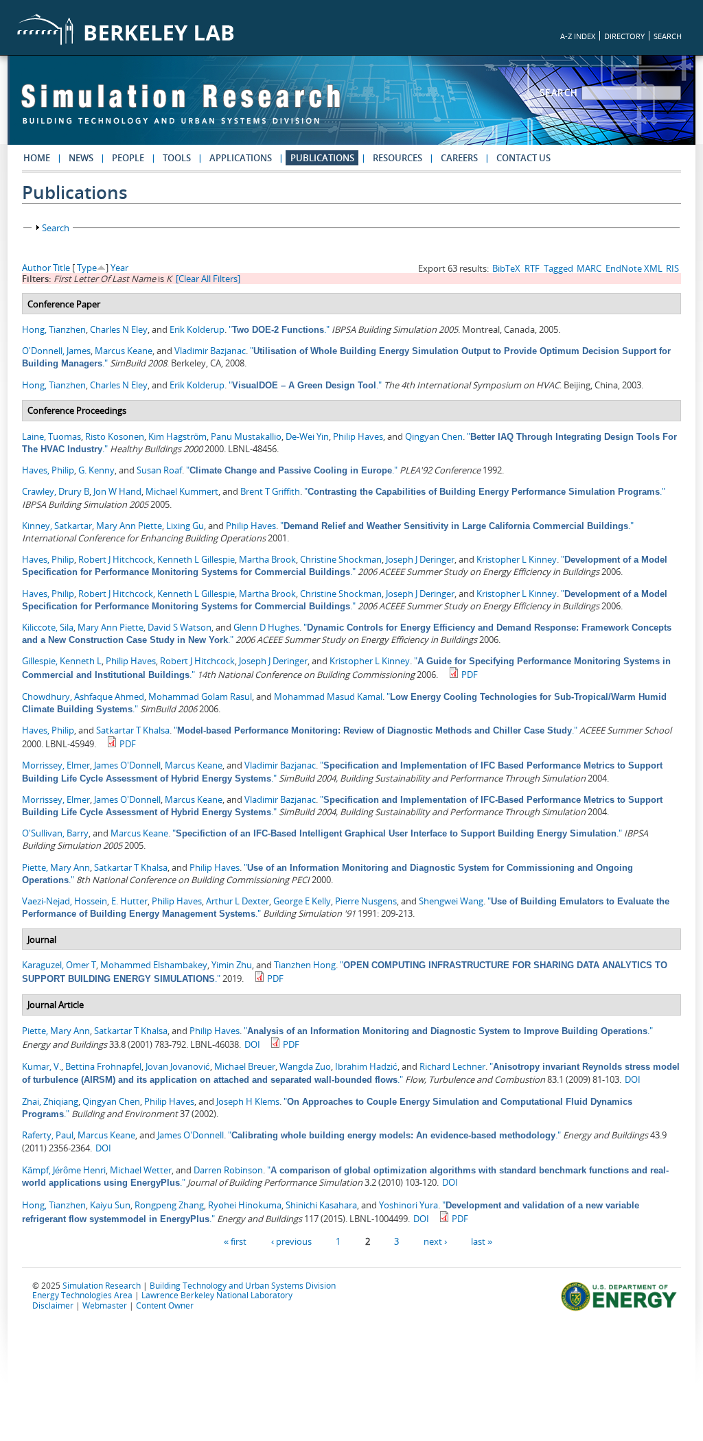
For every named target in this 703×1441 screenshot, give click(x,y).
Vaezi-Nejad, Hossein (64, 901)
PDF (469, 674)
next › (435, 1240)
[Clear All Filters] (208, 278)
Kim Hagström (177, 436)
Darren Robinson (228, 1170)
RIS (672, 268)
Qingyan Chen (434, 436)
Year (119, 267)
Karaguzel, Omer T (59, 965)
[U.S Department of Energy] (621, 1309)
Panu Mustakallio (246, 436)
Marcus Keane (123, 350)
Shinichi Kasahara (321, 1205)
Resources (397, 158)
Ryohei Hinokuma (244, 1205)
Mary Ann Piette (129, 525)
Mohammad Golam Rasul (200, 696)
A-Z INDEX (577, 36)
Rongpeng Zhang (169, 1205)
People (128, 158)
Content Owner (165, 1305)
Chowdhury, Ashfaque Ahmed (83, 696)
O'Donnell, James (56, 350)
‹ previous (291, 1240)
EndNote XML (634, 268)
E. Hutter (129, 901)
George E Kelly (302, 901)
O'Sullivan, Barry (55, 833)
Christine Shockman (341, 559)
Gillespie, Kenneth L (62, 661)
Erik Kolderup (197, 329)
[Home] (180, 110)
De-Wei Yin (307, 436)
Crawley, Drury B (55, 491)
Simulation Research (101, 1285)
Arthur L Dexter (237, 901)
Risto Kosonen (114, 436)
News (81, 158)
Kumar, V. (41, 1066)
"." (279, 329)
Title (61, 267)
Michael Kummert (182, 491)
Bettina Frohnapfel (103, 1066)
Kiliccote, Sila (47, 627)
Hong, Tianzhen (54, 329)
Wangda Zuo (305, 1066)
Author (36, 267)
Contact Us (523, 158)
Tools (177, 158)
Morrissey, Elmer (56, 765)
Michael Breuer (244, 1066)
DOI (252, 1044)
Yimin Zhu (231, 965)
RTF (532, 268)
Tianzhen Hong (305, 965)
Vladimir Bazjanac (210, 350)
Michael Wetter (141, 1170)
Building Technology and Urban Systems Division (243, 1285)
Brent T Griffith (270, 491)
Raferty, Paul (47, 1135)
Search (561, 92)
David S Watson (179, 627)
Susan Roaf (159, 470)
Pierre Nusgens (366, 901)
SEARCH (668, 36)
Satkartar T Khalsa (133, 730)
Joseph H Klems (247, 1101)
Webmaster (104, 1305)
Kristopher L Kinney (516, 559)
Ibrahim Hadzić (366, 1066)
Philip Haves (358, 436)
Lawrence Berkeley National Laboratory (216, 1294)
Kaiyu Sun (110, 1205)
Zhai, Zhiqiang (50, 1101)
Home (36, 158)
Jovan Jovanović (178, 1066)
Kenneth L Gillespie (196, 559)
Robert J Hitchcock (115, 559)
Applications (240, 158)
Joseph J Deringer (420, 559)
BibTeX (506, 268)
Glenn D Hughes (266, 627)
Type (87, 267)
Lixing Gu (185, 525)
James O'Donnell (127, 765)
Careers (459, 158)
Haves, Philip (48, 470)
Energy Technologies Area (82, 1294)
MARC (589, 268)
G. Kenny (96, 470)
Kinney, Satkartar (57, 525)
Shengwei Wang (451, 901)
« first (235, 1240)
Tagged (558, 268)
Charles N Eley (119, 329)
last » (481, 1240)
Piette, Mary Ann (56, 867)
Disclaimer (52, 1305)
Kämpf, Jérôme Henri (64, 1170)
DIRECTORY (624, 36)
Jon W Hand (117, 491)
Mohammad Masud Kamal (328, 696)
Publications (322, 158)
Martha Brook (267, 559)
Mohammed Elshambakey (153, 965)
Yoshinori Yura (408, 1205)
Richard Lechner (452, 1066)
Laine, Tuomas (51, 436)
